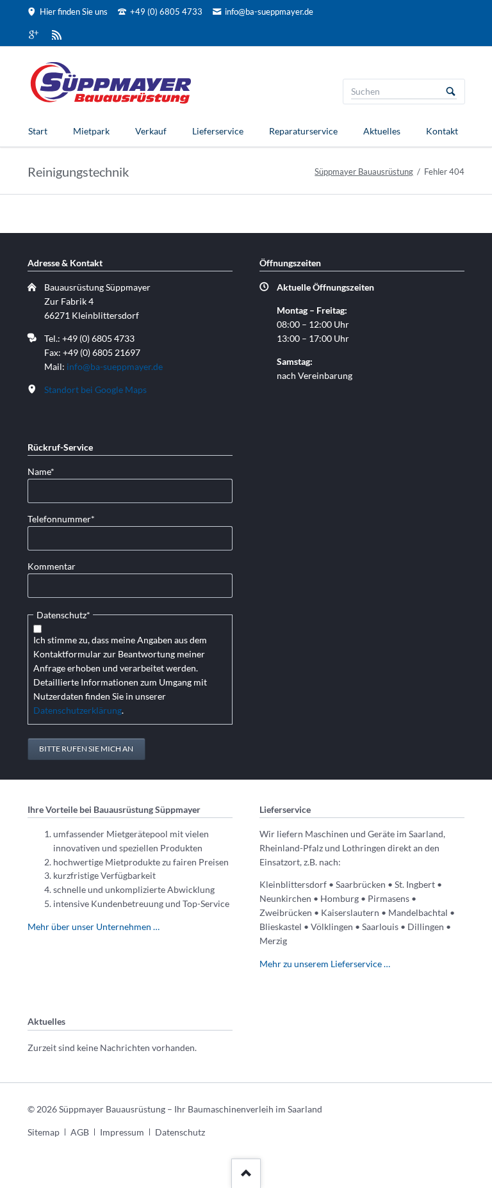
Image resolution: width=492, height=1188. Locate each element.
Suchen (451, 91)
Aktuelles (381, 130)
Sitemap (44, 1132)
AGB (79, 1132)
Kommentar (52, 566)
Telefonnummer (61, 518)
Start (37, 130)
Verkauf (151, 130)
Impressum (122, 1132)
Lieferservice (217, 130)
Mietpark (91, 130)
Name (48, 471)
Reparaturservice (303, 130)
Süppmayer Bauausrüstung (364, 171)
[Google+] (33, 34)
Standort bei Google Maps (95, 389)
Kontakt (442, 130)
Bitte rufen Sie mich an (86, 748)
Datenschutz (180, 1132)
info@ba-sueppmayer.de (115, 366)
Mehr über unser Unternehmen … (94, 926)
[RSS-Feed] (57, 34)
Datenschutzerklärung (77, 710)
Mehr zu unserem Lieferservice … (324, 963)
